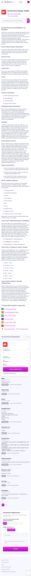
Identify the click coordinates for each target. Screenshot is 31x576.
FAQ (2, 564)
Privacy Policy (5, 569)
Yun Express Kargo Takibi (10, 309)
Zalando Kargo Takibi (9, 328)
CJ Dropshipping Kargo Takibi (11, 312)
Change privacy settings (8, 571)
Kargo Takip (5, 560)
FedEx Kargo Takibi (8, 319)
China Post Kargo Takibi (10, 315)
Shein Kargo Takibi (23, 328)
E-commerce (5, 562)
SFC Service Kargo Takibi (10, 322)
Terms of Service (6, 567)
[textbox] (15, 21)
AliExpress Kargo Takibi (9, 325)
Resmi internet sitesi (15, 13)
